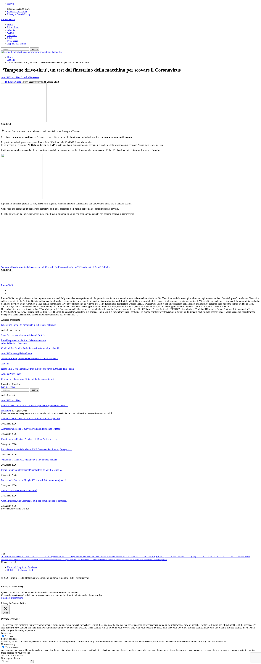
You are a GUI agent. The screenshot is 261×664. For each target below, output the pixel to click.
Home (10, 24)
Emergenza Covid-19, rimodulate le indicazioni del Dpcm (28, 325)
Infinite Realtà (8, 19)
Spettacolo (12, 35)
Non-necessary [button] (8, 644)
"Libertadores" (66, 557)
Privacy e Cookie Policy (18, 14)
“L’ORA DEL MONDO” (79, 560)
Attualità (11, 30)
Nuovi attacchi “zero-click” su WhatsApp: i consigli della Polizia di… (34, 405)
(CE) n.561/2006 (179, 557)
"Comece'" (6, 556)
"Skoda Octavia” (128, 557)
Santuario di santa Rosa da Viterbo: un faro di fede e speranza (30, 418)
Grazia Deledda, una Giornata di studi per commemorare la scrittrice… (34, 500)
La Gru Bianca (8, 387)
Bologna (33, 267)
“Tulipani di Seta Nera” (117, 560)
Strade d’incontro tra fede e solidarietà (19, 490)
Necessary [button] (6, 633)
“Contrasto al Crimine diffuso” (16, 560)
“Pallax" (107, 560)
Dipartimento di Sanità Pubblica (95, 267)
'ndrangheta (155, 556)
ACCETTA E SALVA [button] (12, 655)
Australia (24, 267)
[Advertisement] (91, 244)
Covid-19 (75, 267)
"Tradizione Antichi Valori (141, 557)
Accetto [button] (15, 595)
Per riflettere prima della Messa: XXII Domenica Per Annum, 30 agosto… (36, 449)
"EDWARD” (16, 557)
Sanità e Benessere (30, 77)
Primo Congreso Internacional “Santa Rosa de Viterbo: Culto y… (32, 470)
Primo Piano (13, 27)
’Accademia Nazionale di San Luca (206, 557)
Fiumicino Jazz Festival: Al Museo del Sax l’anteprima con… (30, 439)
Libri (9, 38)
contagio (41, 267)
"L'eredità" (30, 557)
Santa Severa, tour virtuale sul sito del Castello (23, 335)
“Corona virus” (30, 560)
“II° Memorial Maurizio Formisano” (45, 560)
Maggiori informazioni (12, 598)
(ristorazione (187, 557)
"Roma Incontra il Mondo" (111, 556)
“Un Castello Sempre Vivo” (158, 560)
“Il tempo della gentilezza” (64, 560)
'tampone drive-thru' (10, 267)
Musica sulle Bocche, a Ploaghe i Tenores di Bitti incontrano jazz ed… (34, 480)
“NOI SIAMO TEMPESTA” (96, 560)
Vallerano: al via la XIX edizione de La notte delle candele (29, 459)
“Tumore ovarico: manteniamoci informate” (137, 560)
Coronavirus (65, 267)
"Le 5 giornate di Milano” (41, 557)
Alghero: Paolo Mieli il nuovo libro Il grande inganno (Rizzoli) (31, 428)
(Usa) (193, 556)
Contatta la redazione (17, 11)
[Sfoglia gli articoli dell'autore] (7, 282)
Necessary (10, 636)
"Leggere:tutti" (55, 556)
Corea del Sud (52, 267)
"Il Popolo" (23, 557)
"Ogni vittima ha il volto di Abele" (85, 556)
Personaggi (12, 41)
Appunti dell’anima (16, 43)
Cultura (10, 32)
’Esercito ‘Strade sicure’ (224, 557)
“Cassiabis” (234, 557)
